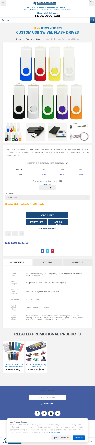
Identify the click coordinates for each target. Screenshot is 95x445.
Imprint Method (10, 194)
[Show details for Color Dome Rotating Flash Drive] (36, 351)
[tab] (17, 262)
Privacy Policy (54, 432)
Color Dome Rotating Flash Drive (36, 365)
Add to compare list (15, 233)
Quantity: (47, 184)
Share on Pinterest (52, 251)
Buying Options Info (47, 228)
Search (92, 20)
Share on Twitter (47, 251)
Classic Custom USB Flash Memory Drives (13, 365)
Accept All (79, 438)
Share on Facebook (42, 251)
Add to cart (47, 215)
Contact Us (77, 262)
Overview (47, 262)
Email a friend (21, 233)
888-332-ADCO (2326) (47, 15)
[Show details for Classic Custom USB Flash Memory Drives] (13, 351)
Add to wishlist (8, 233)
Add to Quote (58, 223)
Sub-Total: (11, 242)
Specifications (17, 262)
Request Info (36, 222)
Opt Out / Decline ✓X (61, 438)
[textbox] (45, 20)
